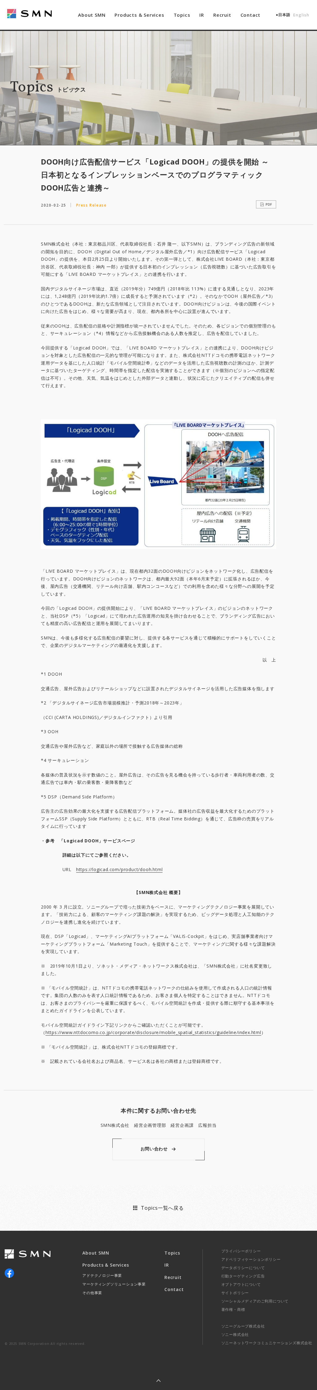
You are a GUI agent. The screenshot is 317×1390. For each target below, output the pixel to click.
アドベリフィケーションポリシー (251, 1259)
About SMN (91, 15)
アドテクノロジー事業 (102, 1275)
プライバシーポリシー (241, 1251)
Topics (182, 15)
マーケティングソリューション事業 (114, 1284)
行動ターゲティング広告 (243, 1276)
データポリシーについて (243, 1267)
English (301, 15)
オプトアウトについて (241, 1284)
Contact (251, 15)
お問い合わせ (154, 1149)
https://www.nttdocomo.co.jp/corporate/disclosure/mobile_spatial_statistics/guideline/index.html (153, 1032)
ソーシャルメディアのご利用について (255, 1301)
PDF (269, 204)
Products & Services (139, 15)
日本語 (284, 14)
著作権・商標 (233, 1309)
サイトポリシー (235, 1292)
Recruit (222, 15)
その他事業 (92, 1292)
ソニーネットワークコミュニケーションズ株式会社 (266, 1342)
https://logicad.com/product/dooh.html (119, 869)
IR (201, 15)
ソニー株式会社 (235, 1334)
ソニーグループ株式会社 (243, 1326)
